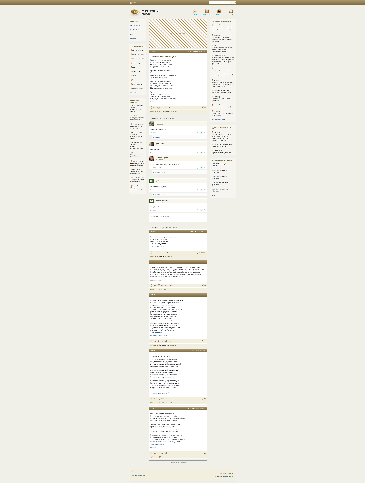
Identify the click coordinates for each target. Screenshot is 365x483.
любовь (192, 351)
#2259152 (215, 164)
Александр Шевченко (159, 393)
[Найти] (232, 2)
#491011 (153, 408)
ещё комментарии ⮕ (218, 119)
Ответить (153, 133)
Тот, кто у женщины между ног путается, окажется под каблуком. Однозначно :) (223, 29)
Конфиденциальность (138, 475)
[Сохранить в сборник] (158, 107)
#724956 (214, 183)
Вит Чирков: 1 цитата (178, 462)
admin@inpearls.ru (228, 476)
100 (154, 453)
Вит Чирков (156, 102)
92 (162, 285)
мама (204, 262)
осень (132, 34)
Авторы (219, 10)
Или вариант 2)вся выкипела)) (221, 92)
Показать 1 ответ (159, 137)
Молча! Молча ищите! (219, 146)
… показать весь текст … (157, 332)
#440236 (153, 262)
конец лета (134, 29)
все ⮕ (213, 195)
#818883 (214, 170)
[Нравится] (151, 107)
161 (154, 399)
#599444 (153, 51)
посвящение (202, 51)
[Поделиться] (165, 107)
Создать (231, 10)
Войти (134, 3)
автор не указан (155, 280)
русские (203, 231)
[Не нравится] (205, 133)
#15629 (214, 166)
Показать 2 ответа (160, 194)
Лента (195, 10)
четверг (133, 39)
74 (162, 341)
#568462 (214, 176)
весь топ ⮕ (134, 93)
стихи (189, 51)
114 (154, 341)
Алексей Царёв (157, 247)
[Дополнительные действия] (169, 107)
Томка (154, 447)
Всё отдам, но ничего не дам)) (221, 107)
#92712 (153, 351)
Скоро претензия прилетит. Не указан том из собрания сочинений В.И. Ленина (222, 49)
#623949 (153, 231)
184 (154, 285)
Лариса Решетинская (159, 336)
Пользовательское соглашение (141, 472)
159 (162, 399)
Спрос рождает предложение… (222, 153)
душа (197, 408)
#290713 (214, 189)
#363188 (153, 295)
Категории (207, 10)
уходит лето (135, 25)
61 (154, 107)
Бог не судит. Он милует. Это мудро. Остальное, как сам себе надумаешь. (222, 39)
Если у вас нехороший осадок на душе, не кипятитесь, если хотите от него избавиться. (223, 84)
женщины (195, 51)
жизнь (189, 262)
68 (162, 453)
